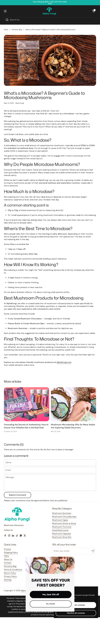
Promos (7, 549)
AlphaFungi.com (64, 362)
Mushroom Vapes (60, 520)
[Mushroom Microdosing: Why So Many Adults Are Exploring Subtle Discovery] (73, 404)
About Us (8, 559)
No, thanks (50, 604)
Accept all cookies (76, 605)
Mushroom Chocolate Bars (64, 516)
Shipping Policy (11, 552)
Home (6, 30)
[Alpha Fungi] (49, 11)
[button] (93, 11)
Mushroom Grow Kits (61, 537)
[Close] (71, 560)
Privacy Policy (10, 576)
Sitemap (7, 579)
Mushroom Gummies (61, 513)
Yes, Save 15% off (50, 594)
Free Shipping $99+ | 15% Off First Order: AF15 (50, 2)
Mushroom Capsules (61, 533)
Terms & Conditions (13, 569)
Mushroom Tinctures (61, 527)
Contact (7, 562)
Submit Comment (17, 495)
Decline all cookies (76, 613)
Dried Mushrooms (60, 530)
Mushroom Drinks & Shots (64, 523)
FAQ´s (6, 556)
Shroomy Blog (17, 30)
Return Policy (10, 573)
